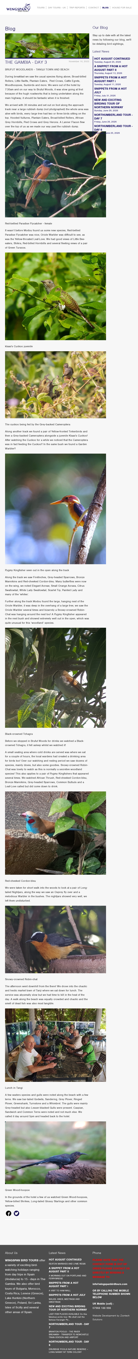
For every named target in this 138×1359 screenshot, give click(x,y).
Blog (105, 7)
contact (93, 7)
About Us (11, 1253)
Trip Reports (77, 7)
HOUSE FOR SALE (122, 7)
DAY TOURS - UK (57, 7)
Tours (41, 7)
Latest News (101, 51)
